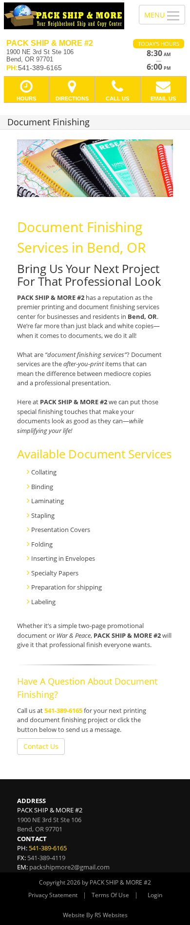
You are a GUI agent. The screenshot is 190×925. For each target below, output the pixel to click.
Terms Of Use (110, 895)
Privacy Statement (52, 895)
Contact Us (40, 746)
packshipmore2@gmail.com (69, 867)
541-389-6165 (63, 710)
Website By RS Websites (95, 915)
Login (155, 895)
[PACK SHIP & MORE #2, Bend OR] (64, 15)
